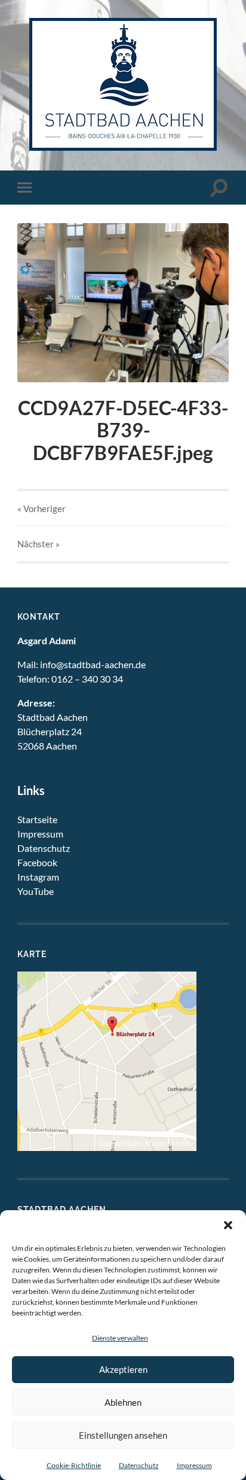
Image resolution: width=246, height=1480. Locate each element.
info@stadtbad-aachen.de (93, 664)
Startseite (37, 819)
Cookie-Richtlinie (74, 1465)
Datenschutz (139, 1465)
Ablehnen (123, 1402)
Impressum (194, 1465)
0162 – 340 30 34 (87, 678)
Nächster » (38, 543)
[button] (228, 1225)
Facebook (37, 862)
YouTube (35, 891)
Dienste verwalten (120, 1337)
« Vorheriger (41, 508)
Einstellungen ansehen (123, 1435)
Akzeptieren (123, 1369)
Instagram (38, 876)
